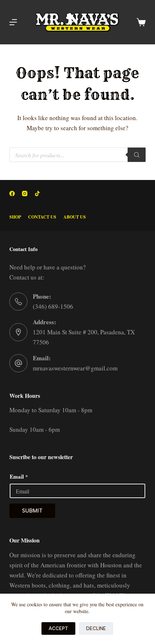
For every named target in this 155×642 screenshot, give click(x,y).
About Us (74, 217)
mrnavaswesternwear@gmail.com (75, 368)
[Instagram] (24, 193)
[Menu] (13, 22)
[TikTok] (37, 193)
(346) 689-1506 (53, 306)
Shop (15, 217)
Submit (32, 510)
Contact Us (42, 217)
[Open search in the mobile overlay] (77, 155)
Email (19, 476)
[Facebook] (12, 193)
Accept (58, 628)
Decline (96, 628)
